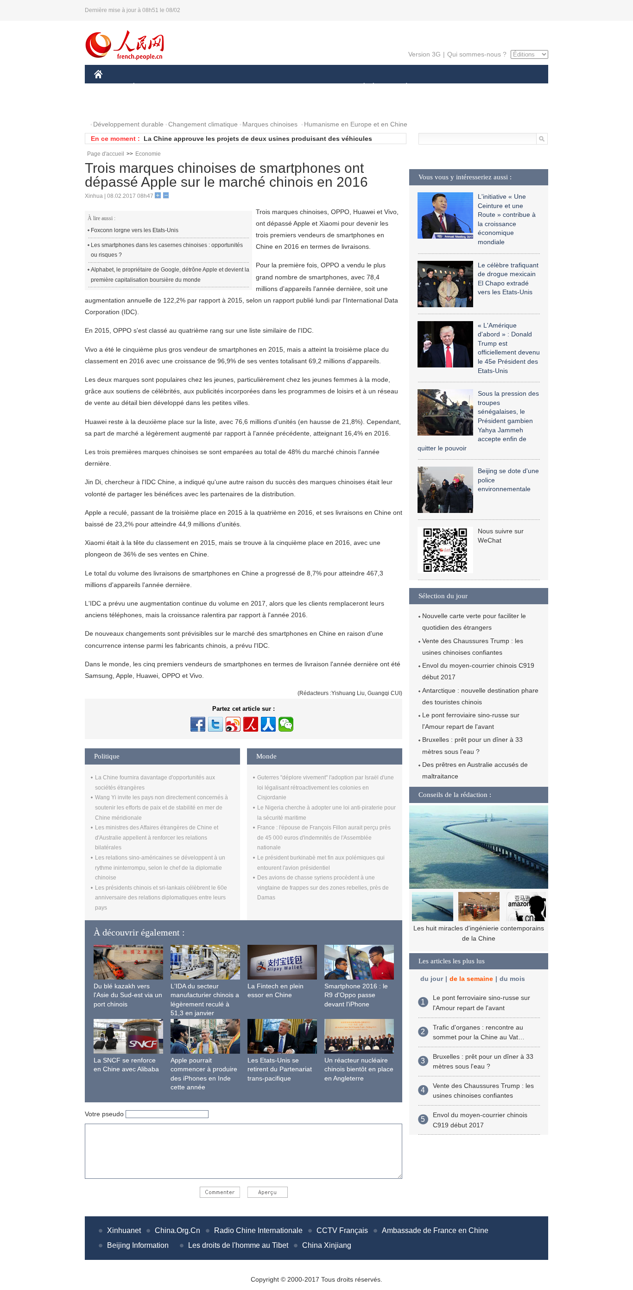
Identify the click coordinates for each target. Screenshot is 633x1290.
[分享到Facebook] (197, 724)
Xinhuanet (124, 1230)
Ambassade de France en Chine (435, 1230)
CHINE (110, 87)
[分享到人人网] (268, 724)
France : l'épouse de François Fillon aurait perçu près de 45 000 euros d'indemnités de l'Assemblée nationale (324, 837)
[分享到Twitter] (215, 724)
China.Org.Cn (177, 1230)
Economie (148, 154)
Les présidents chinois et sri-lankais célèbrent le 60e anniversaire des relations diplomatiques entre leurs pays (161, 898)
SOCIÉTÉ (359, 87)
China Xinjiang (326, 1245)
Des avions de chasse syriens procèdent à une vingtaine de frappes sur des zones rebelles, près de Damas (323, 887)
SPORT (439, 87)
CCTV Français (342, 1230)
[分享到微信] (286, 724)
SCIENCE (275, 87)
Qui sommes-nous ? (476, 54)
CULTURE (317, 87)
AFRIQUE (233, 87)
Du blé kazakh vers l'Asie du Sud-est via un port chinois (128, 995)
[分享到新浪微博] (233, 724)
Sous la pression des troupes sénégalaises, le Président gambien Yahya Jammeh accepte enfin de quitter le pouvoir (478, 421)
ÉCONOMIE (151, 87)
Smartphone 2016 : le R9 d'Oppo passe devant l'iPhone (356, 995)
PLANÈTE (401, 87)
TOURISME (479, 87)
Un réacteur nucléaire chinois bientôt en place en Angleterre (358, 1069)
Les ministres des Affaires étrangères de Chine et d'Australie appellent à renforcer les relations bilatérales (156, 837)
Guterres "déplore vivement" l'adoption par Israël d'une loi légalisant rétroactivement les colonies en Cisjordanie (325, 787)
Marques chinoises (270, 124)
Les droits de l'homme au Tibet (238, 1245)
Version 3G (424, 54)
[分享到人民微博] (250, 724)
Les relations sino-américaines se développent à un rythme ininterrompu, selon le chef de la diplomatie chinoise (160, 867)
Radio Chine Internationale (258, 1230)
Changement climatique (203, 124)
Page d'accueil (105, 154)
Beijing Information (138, 1245)
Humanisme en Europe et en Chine (355, 124)
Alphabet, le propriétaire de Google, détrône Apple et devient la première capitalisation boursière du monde (170, 274)
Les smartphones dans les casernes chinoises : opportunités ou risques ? (167, 250)
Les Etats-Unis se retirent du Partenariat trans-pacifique (279, 1069)
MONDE (194, 87)
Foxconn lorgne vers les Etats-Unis (134, 230)
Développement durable (128, 124)
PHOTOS (113, 106)
